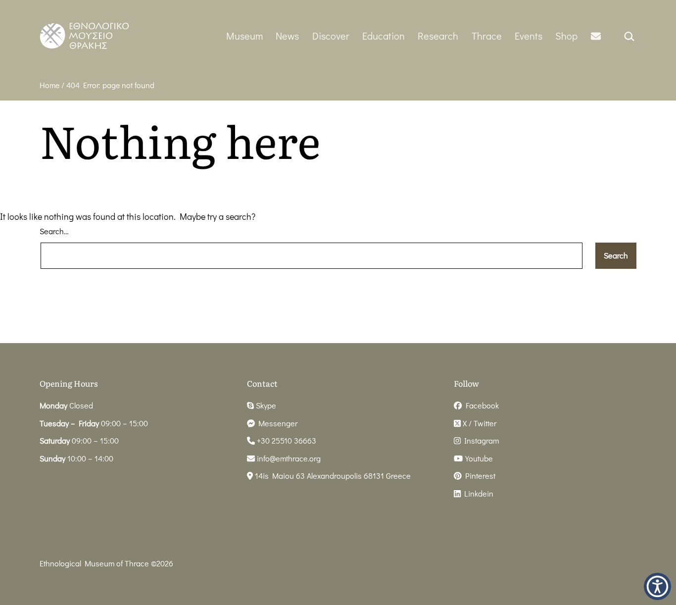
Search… (54, 231)
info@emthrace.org (289, 458)
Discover (330, 35)
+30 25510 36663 (285, 440)
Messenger (276, 423)
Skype (265, 405)
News (287, 35)
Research (438, 35)
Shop (566, 35)
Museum (244, 35)
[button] (657, 586)
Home (49, 85)
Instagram (480, 440)
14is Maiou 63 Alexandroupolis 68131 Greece (332, 475)
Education (383, 35)
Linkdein (477, 493)
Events (528, 35)
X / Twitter (478, 423)
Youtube (477, 458)
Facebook (480, 405)
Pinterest (478, 475)
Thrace (487, 35)
